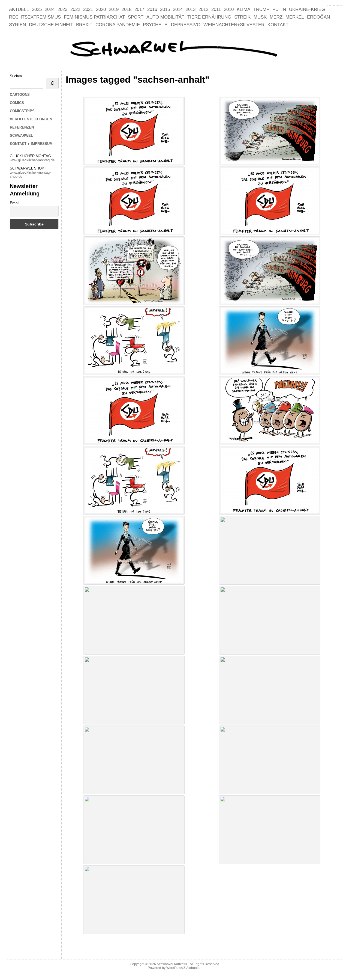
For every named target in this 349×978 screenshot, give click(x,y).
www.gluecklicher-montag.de (32, 160)
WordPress (174, 968)
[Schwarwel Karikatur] (174, 49)
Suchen (16, 76)
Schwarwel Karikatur (172, 964)
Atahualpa (193, 968)
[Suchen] (52, 83)
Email (14, 203)
